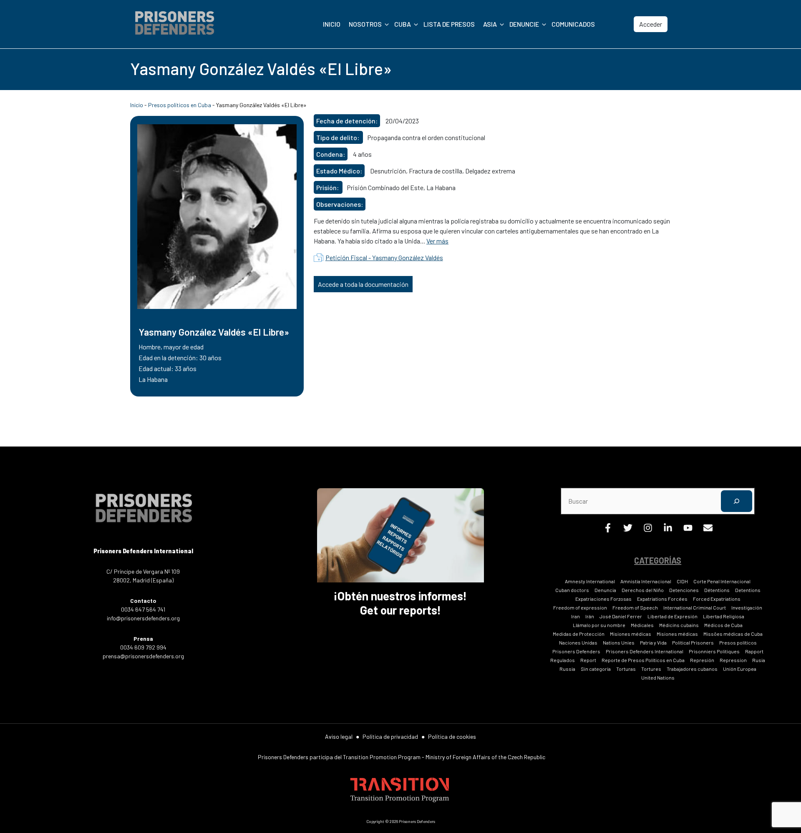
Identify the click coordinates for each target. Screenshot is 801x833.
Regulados (562, 660)
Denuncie (524, 24)
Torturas (626, 669)
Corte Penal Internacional (722, 581)
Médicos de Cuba (723, 625)
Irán (589, 616)
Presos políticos (738, 642)
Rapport (754, 651)
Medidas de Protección (579, 634)
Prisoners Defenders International (644, 651)
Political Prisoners (693, 642)
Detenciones (684, 590)
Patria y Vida (653, 642)
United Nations (658, 677)
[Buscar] (736, 501)
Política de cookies (452, 736)
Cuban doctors (572, 590)
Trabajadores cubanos (692, 669)
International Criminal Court (694, 607)
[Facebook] (608, 529)
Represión (702, 660)
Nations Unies (619, 642)
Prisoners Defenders (576, 651)
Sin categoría (596, 669)
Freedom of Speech (635, 607)
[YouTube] (688, 529)
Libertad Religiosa (723, 616)
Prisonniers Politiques (714, 651)
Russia (567, 669)
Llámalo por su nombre (599, 625)
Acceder (650, 24)
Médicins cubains (679, 625)
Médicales (642, 625)
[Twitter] (628, 529)
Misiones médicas (630, 634)
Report (588, 660)
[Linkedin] (668, 529)
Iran (575, 616)
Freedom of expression (580, 607)
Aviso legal (339, 736)
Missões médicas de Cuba (733, 634)
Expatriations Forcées (662, 599)
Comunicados (573, 24)
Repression (733, 660)
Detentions (748, 590)
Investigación (746, 607)
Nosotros (365, 24)
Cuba (402, 24)
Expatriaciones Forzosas (603, 599)
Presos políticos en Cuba (179, 104)
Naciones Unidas (578, 642)
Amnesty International (590, 581)
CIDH (682, 581)
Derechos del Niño (643, 590)
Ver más (437, 241)
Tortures (651, 669)
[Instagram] (648, 529)
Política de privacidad (390, 736)
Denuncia (605, 590)
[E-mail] (708, 529)
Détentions (717, 590)
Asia (490, 24)
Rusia (758, 660)
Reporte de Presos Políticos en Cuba (643, 660)
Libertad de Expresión (672, 616)
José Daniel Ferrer (620, 616)
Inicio (331, 24)
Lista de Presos (449, 24)
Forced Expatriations (717, 599)
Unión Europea (739, 669)
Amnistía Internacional (645, 581)
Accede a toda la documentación (363, 284)
